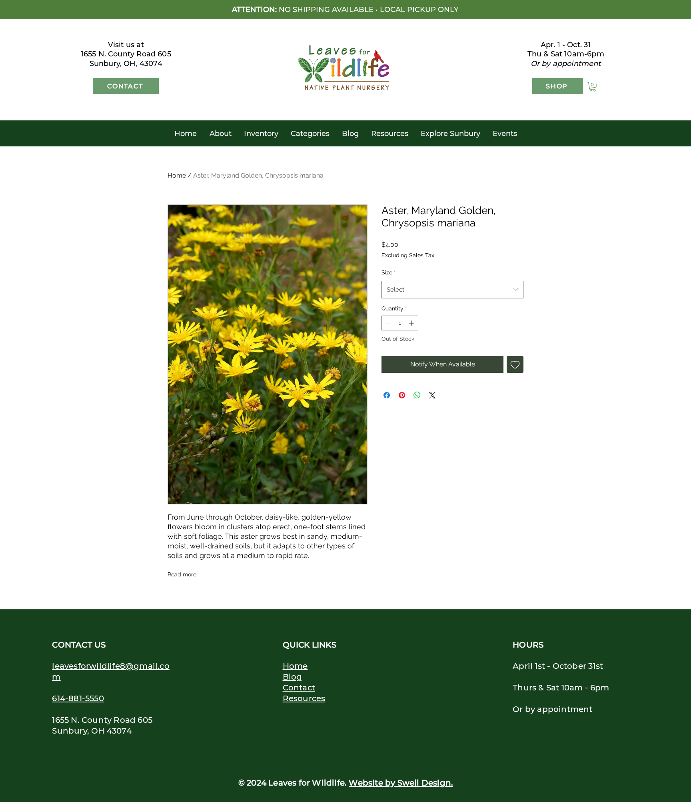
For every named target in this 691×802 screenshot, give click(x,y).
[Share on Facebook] (386, 395)
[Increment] (412, 323)
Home (177, 175)
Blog (292, 677)
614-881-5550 (78, 698)
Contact (299, 687)
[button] (592, 87)
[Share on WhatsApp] (417, 395)
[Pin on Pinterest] (402, 395)
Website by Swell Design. (401, 783)
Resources (304, 698)
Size (388, 272)
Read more (182, 574)
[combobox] (452, 289)
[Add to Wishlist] (515, 364)
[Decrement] (388, 323)
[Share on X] (432, 395)
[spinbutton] (400, 323)
